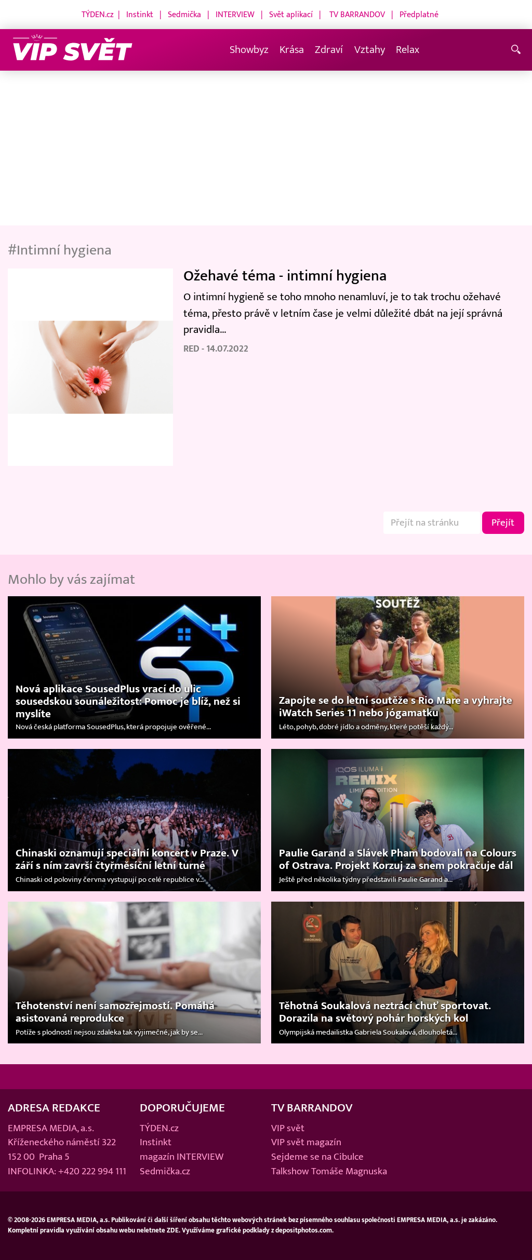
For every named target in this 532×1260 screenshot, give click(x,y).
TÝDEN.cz (98, 14)
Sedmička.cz (165, 1171)
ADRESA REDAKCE (54, 1108)
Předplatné (419, 14)
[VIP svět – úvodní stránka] (73, 50)
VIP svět (287, 1128)
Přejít (502, 522)
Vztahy (369, 49)
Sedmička (184, 14)
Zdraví (329, 49)
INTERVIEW (235, 14)
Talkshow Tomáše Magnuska (329, 1171)
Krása (292, 49)
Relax (407, 49)
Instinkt (139, 14)
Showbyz (249, 49)
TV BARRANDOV (357, 14)
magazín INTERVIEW (181, 1156)
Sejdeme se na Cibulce (317, 1156)
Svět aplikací (291, 14)
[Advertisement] (266, 148)
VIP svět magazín (306, 1142)
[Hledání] (517, 50)
